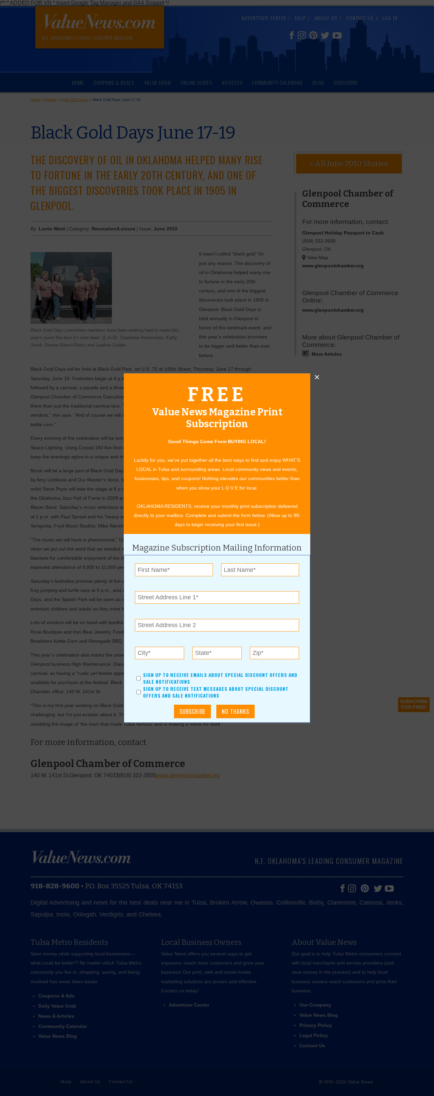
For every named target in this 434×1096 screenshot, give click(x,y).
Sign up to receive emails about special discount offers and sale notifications (220, 678)
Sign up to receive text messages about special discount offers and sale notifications (216, 692)
